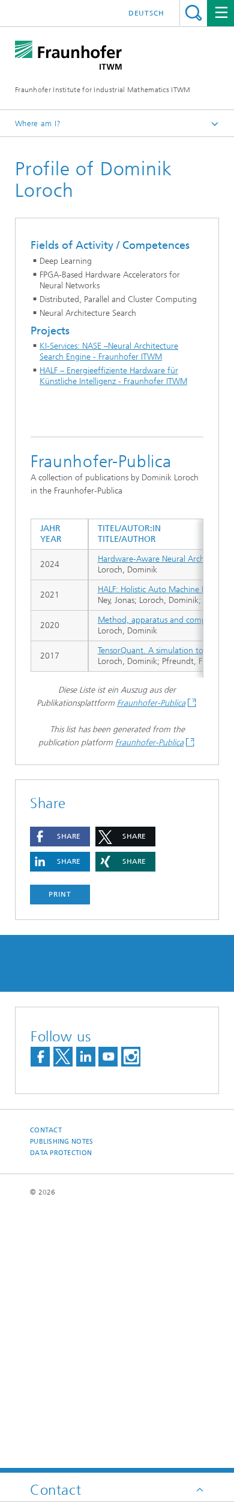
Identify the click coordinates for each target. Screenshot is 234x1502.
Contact (46, 1130)
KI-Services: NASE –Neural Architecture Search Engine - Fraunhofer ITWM (109, 351)
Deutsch (146, 13)
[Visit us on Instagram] (130, 1057)
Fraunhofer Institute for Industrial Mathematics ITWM (103, 90)
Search (193, 13)
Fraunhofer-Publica (151, 703)
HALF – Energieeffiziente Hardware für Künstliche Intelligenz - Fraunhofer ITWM (113, 375)
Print (60, 894)
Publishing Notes (61, 1141)
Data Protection (61, 1153)
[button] (60, 836)
